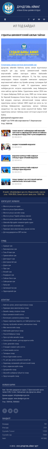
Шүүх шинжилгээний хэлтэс (13, 314)
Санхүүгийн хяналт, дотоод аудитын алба (18, 340)
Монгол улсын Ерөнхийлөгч (13, 209)
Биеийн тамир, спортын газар (14, 311)
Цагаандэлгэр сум (10, 288)
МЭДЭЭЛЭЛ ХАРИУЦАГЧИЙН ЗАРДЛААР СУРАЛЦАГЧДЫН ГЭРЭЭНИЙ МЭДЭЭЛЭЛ (25, 157)
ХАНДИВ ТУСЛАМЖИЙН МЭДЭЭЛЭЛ (23, 144)
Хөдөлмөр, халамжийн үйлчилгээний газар (19, 363)
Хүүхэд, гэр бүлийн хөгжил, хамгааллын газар (20, 324)
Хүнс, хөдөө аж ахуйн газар (13, 366)
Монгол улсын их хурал (11, 206)
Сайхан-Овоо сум (9, 278)
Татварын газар (9, 353)
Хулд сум (6, 285)
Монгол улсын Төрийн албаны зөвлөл (17, 216)
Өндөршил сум (8, 275)
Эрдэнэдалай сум (9, 291)
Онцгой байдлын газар (11, 334)
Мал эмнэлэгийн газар (11, 327)
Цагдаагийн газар (9, 370)
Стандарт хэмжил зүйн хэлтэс (14, 347)
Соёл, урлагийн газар (11, 344)
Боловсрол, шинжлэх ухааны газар (16, 318)
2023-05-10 (18, 137)
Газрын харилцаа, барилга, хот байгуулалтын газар (21, 321)
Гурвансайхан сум (9, 255)
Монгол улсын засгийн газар (13, 213)
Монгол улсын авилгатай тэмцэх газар (17, 219)
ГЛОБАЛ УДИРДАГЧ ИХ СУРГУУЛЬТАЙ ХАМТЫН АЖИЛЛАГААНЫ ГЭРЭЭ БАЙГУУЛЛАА (27, 180)
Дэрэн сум (7, 265)
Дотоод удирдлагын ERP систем (14, 232)
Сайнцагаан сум (9, 281)
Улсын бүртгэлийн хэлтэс (12, 357)
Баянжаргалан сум (10, 249)
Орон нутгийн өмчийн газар (13, 337)
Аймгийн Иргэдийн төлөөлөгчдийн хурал (18, 222)
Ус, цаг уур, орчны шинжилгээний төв (17, 360)
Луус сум (6, 268)
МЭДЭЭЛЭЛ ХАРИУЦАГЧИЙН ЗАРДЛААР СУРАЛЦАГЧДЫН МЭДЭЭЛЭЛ (25, 168)
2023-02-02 (18, 184)
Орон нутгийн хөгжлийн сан (13, 226)
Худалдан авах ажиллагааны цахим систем (19, 229)
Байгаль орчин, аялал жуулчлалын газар (18, 305)
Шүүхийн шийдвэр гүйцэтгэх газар (16, 373)
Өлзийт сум (7, 272)
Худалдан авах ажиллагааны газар (16, 308)
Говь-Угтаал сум (9, 252)
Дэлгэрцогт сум (9, 259)
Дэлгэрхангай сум (10, 262)
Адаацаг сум (7, 246)
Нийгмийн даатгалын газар (13, 331)
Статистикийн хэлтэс (11, 350)
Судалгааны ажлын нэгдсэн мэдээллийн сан (19, 65)
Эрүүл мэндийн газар (11, 376)
